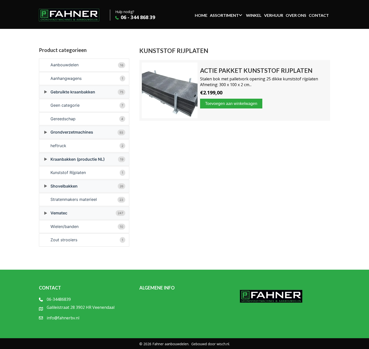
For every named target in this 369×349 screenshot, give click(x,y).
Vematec (86, 212)
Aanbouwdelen (86, 64)
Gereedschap (86, 118)
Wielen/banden (86, 226)
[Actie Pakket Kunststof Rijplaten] (234, 90)
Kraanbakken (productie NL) (86, 159)
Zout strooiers (86, 239)
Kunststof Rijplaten (86, 172)
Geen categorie (86, 105)
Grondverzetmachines (86, 132)
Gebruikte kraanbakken (86, 91)
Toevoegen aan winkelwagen (231, 103)
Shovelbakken (86, 186)
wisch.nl (223, 343)
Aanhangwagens (86, 78)
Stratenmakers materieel (86, 199)
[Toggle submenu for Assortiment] (240, 15)
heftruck (86, 145)
